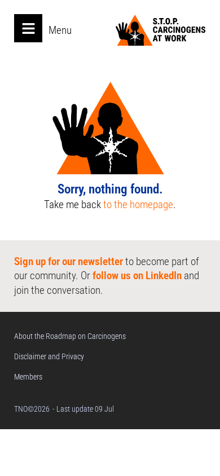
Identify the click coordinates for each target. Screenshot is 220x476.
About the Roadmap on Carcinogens (70, 336)
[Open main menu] (28, 28)
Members (28, 376)
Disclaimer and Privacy (49, 356)
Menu (60, 30)
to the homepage (138, 204)
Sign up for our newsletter (68, 261)
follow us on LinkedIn (137, 275)
